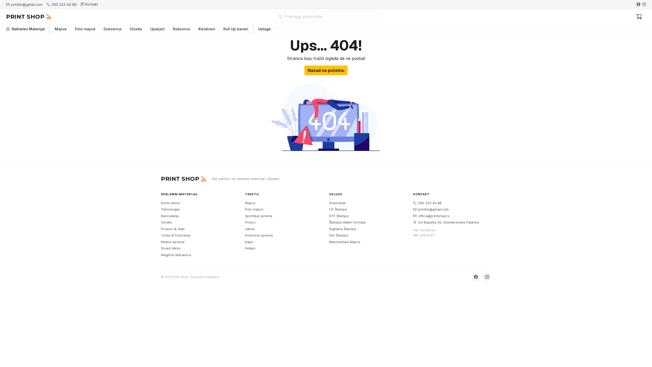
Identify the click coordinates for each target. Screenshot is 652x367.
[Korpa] (639, 16)
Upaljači (157, 29)
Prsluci (250, 222)
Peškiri (250, 248)
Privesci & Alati (173, 229)
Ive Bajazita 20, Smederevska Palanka (448, 222)
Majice (61, 29)
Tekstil (252, 194)
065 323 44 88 (430, 203)
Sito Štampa (338, 235)
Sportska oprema (258, 216)
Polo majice (85, 29)
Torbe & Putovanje (176, 235)
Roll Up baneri (235, 29)
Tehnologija (170, 209)
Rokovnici (181, 29)
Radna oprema (172, 242)
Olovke (136, 29)
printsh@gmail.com (433, 209)
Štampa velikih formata (347, 222)
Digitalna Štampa (342, 229)
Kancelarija (170, 216)
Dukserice (112, 29)
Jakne (250, 229)
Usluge (264, 29)
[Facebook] (638, 4)
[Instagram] (644, 4)
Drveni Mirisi (170, 248)
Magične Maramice (176, 255)
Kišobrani (206, 29)
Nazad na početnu (326, 70)
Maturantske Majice (344, 242)
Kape (249, 242)
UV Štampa (338, 209)
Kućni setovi (170, 203)
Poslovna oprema (259, 235)
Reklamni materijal (179, 194)
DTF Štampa (338, 216)
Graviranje (337, 203)
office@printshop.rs (434, 216)
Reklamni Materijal (28, 29)
